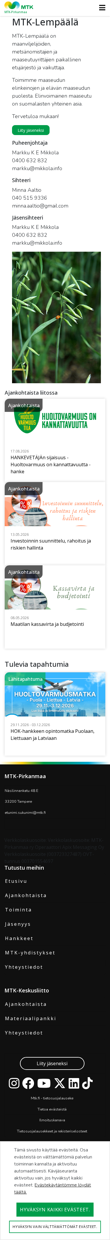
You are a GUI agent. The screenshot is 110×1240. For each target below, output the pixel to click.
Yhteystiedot (24, 967)
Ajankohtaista (26, 895)
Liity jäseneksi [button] (31, 130)
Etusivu (16, 881)
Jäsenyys (18, 924)
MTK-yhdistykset (30, 952)
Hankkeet (19, 938)
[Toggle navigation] (100, 7)
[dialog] (55, 1190)
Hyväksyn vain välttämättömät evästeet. (55, 1226)
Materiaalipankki (30, 1018)
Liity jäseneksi (52, 1063)
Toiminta (18, 909)
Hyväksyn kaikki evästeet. (55, 1209)
